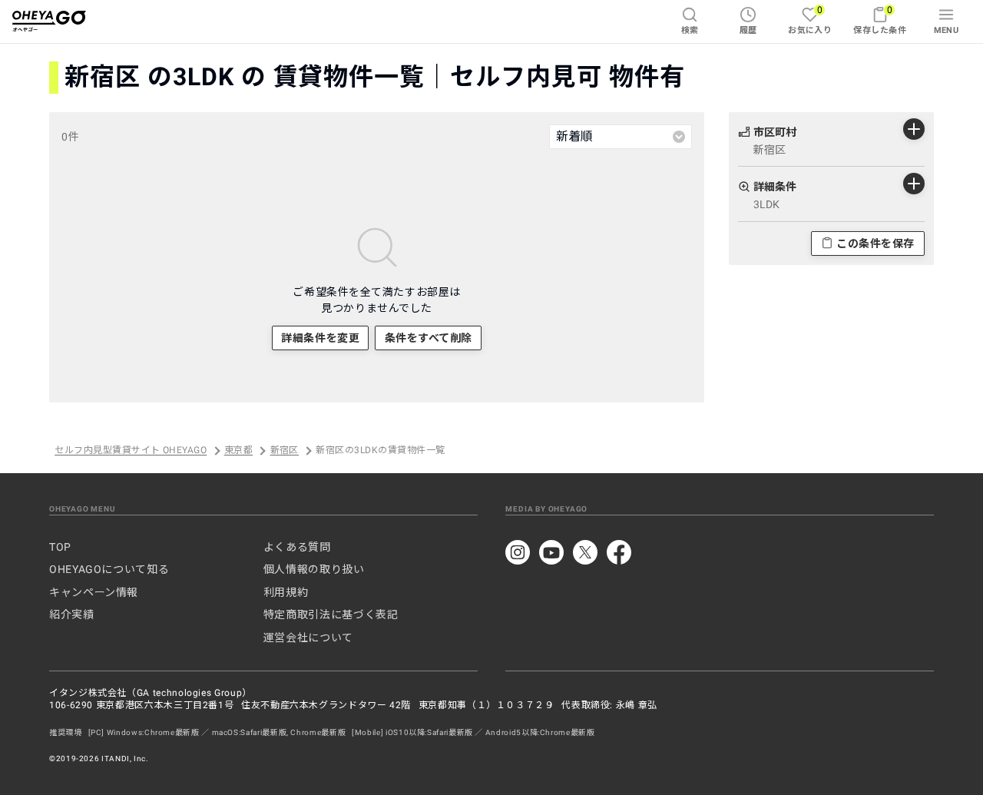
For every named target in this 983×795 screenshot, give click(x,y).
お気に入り (810, 20)
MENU (946, 30)
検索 (690, 30)
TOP (60, 547)
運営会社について (308, 637)
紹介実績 (71, 614)
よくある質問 (297, 547)
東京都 (238, 451)
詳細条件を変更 (320, 338)
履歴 (748, 30)
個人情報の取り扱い (314, 569)
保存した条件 (879, 20)
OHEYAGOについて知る (109, 569)
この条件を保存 (875, 243)
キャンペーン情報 (93, 592)
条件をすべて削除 (428, 338)
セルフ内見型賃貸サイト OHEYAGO (131, 451)
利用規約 (286, 592)
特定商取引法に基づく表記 (331, 614)
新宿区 (284, 451)
